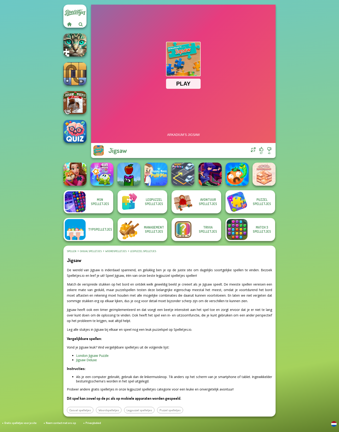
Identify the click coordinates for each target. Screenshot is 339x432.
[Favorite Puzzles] (74, 45)
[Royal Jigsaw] (74, 174)
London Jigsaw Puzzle (92, 355)
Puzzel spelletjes (170, 410)
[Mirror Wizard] (210, 174)
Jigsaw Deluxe (86, 360)
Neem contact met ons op (61, 423)
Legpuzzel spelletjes (143, 251)
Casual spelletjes (91, 251)
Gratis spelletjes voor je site (20, 423)
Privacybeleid (93, 423)
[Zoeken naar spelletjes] (80, 24)
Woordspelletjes (116, 251)
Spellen (71, 251)
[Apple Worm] (128, 174)
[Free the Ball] (74, 73)
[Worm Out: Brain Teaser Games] (237, 174)
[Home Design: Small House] (264, 174)
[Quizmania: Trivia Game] (74, 131)
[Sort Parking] (182, 174)
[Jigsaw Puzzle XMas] (74, 102)
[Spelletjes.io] (69, 24)
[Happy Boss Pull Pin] (155, 174)
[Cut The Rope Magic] (101, 174)
